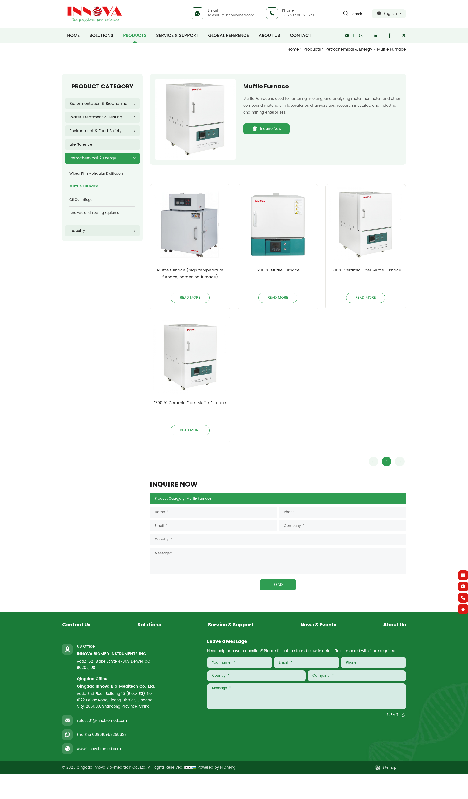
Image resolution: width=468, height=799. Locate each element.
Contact (300, 35)
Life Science (80, 144)
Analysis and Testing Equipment (96, 212)
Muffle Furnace (391, 49)
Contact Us (76, 625)
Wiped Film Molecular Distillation (96, 173)
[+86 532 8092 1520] (463, 598)
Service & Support (177, 35)
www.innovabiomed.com (99, 749)
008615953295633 (109, 735)
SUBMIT (392, 715)
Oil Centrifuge (81, 199)
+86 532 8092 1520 (298, 15)
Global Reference (228, 35)
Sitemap (389, 767)
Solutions (101, 35)
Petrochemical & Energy (349, 49)
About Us (269, 35)
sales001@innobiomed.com (230, 15)
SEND (278, 584)
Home (293, 49)
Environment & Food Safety (95, 131)
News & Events (318, 625)
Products (134, 35)
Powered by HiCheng (216, 767)
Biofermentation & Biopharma (98, 103)
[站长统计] (190, 767)
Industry (77, 231)
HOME (73, 35)
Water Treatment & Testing (95, 117)
